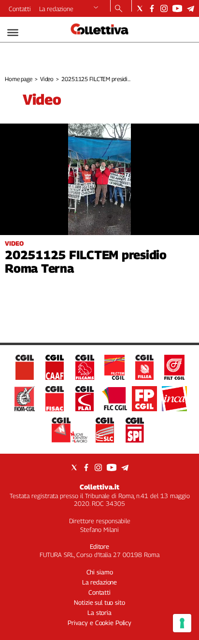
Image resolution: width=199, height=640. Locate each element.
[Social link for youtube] (177, 8)
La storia (99, 612)
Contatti (20, 9)
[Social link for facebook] (152, 8)
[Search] (118, 9)
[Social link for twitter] (139, 8)
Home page (18, 79)
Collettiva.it (99, 487)
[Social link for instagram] (164, 8)
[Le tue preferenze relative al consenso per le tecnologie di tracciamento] (182, 623)
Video (47, 79)
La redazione (56, 9)
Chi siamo (99, 572)
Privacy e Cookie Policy (99, 622)
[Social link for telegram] (190, 8)
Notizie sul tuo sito (99, 602)
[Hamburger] (12, 32)
